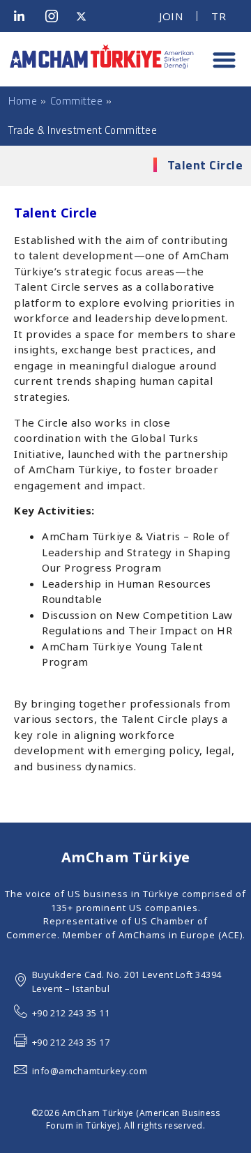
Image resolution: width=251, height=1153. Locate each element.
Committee (76, 101)
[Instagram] (55, 16)
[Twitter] (86, 16)
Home (22, 101)
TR (218, 16)
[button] (224, 59)
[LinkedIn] (24, 16)
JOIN (171, 16)
